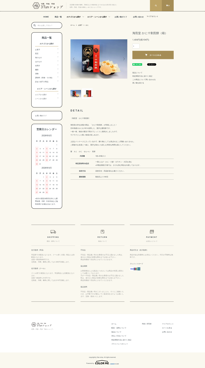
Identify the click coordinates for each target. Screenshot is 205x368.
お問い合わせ (138, 16)
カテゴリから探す (74, 16)
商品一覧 (58, 16)
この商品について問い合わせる (144, 79)
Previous (74, 59)
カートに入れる (155, 55)
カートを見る (167, 328)
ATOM (149, 324)
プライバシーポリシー (119, 344)
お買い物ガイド (121, 16)
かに (87, 25)
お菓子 (80, 25)
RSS (143, 324)
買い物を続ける (138, 83)
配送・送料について (118, 328)
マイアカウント (152, 16)
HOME (46, 16)
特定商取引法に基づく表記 (142, 76)
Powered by (90, 363)
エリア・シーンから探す (97, 16)
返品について (137, 72)
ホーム (72, 25)
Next (124, 59)
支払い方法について (118, 336)
